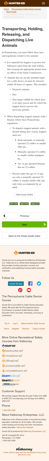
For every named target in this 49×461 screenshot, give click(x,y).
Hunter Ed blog (16, 283)
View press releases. (25, 427)
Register (15, 328)
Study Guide (11, 11)
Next (24, 224)
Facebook (30, 283)
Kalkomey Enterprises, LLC (35, 431)
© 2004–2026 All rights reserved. (14, 452)
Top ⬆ (7, 323)
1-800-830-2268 (8, 410)
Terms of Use (26, 454)
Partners (25, 328)
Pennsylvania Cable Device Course (26, 9)
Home (6, 9)
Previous (24, 215)
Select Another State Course (33, 323)
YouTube (29, 290)
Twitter (39, 283)
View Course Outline (24, 194)
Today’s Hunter (38, 328)
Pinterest (20, 290)
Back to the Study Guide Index (24, 235)
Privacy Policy (41, 452)
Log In (15, 323)
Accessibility (31, 452)
